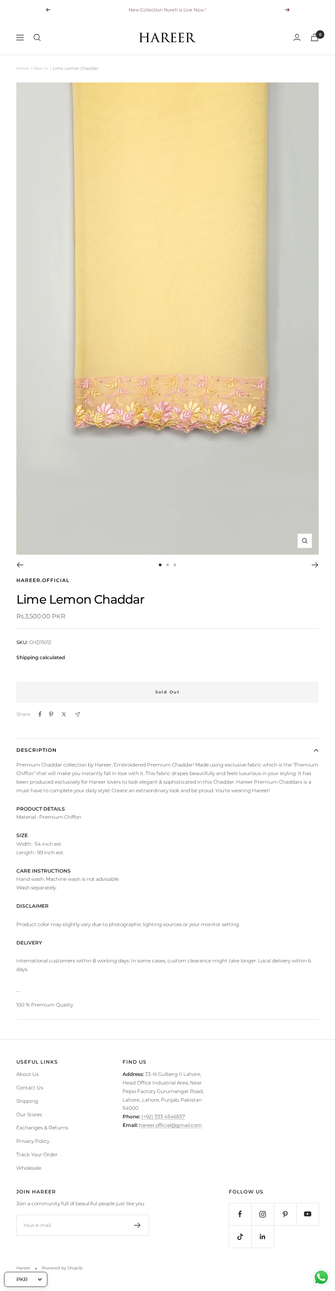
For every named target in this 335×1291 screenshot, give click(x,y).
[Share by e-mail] (77, 714)
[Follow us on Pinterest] (285, 1214)
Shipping (27, 1101)
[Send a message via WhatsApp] (321, 1277)
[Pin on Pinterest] (51, 714)
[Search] (37, 37)
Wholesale (28, 1168)
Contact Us (29, 1087)
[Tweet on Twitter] (63, 714)
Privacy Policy (32, 1141)
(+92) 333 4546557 (163, 1116)
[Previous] (19, 565)
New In (41, 68)
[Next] (315, 565)
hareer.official (42, 580)
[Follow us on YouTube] (307, 1214)
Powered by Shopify (62, 1268)
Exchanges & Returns (42, 1127)
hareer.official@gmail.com (170, 1125)
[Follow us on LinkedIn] (262, 1236)
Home (22, 68)
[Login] (297, 37)
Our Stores (29, 1114)
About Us (27, 1074)
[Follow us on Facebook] (240, 1214)
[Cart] (314, 37)
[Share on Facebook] (40, 714)
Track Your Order (37, 1154)
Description (36, 750)
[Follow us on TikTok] (240, 1236)
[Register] (137, 1225)
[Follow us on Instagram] (262, 1214)
